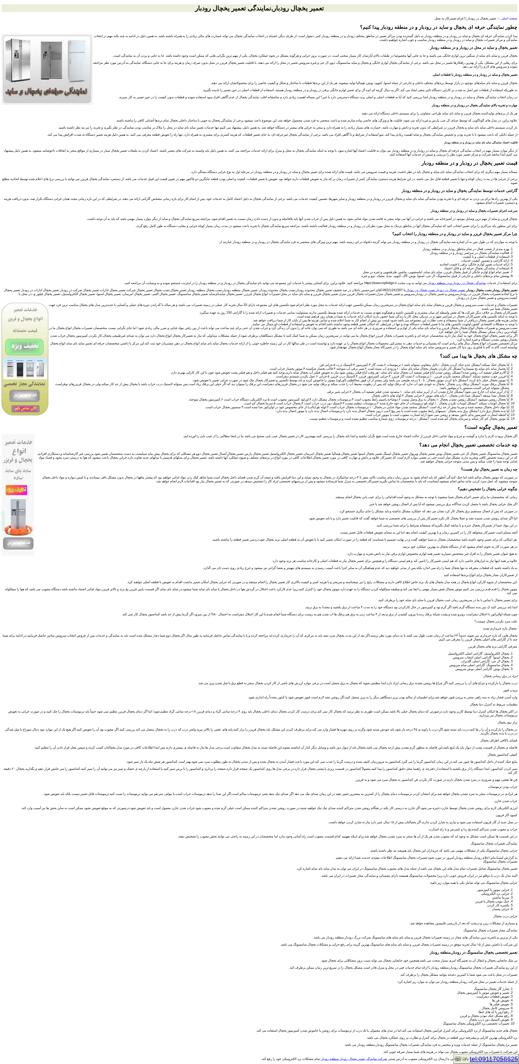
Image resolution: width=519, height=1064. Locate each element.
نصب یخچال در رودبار (420, 290)
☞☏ (486, 1059)
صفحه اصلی (509, 18)
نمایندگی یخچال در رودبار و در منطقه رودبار (457, 283)
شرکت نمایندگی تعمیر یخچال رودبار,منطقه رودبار (354, 1059)
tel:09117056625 (494, 1059)
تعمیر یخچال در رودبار (451, 290)
